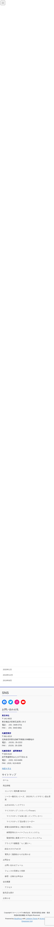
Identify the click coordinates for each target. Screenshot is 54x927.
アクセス (8, 887)
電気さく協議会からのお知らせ (17, 854)
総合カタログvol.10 (13, 849)
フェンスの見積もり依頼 (15, 871)
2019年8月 (7, 680)
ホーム (5, 780)
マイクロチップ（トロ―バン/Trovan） (21, 811)
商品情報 (6, 786)
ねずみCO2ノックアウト (15, 805)
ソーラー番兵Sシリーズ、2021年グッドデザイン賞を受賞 (27, 798)
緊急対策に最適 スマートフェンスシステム (24, 838)
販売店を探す (8, 893)
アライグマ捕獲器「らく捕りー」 (18, 843)
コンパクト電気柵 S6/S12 (15, 791)
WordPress (18, 919)
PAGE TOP (50, 896)
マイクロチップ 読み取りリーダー (21, 821)
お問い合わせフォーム (14, 865)
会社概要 (6, 882)
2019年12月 (8, 675)
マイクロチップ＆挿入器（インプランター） (25, 816)
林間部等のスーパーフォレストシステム (23, 832)
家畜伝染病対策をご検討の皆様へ (18, 827)
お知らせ (6, 898)
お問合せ (6, 860)
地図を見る (6, 768)
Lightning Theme (32, 919)
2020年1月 (7, 669)
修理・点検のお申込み (14, 876)
